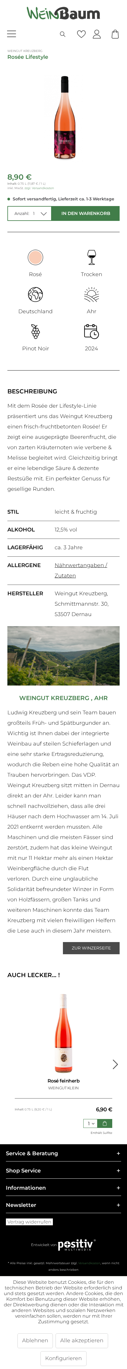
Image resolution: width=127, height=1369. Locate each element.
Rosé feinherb (64, 1081)
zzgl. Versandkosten (39, 188)
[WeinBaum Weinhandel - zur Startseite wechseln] (63, 13)
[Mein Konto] (96, 34)
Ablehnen (35, 1340)
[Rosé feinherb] (63, 1033)
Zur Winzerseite (91, 948)
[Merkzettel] (81, 34)
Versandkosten (89, 1263)
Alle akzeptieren (81, 1340)
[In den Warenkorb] (104, 1123)
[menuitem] (25, 34)
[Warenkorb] (115, 34)
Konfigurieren (63, 1358)
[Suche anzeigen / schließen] (62, 34)
